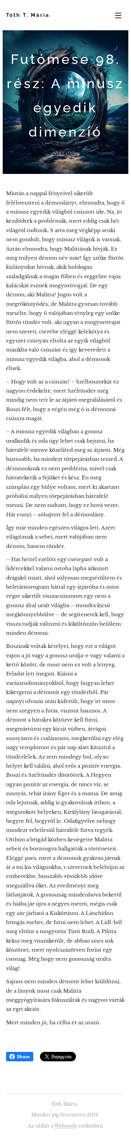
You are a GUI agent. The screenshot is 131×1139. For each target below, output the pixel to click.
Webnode (65, 1126)
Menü (118, 15)
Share (23, 1056)
